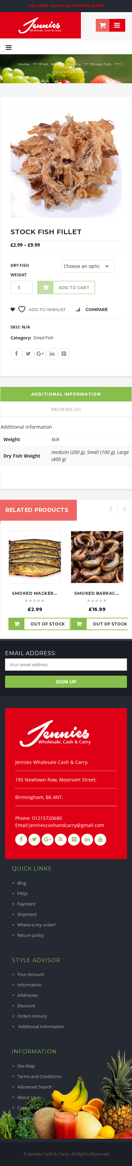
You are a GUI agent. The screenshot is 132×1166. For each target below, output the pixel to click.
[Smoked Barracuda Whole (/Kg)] (97, 557)
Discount (26, 1006)
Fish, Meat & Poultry (60, 64)
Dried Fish (101, 64)
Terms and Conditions (39, 1076)
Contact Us (28, 1108)
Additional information (66, 394)
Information (29, 985)
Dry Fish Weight (19, 270)
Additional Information (40, 1026)
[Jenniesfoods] (40, 25)
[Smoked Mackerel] (35, 557)
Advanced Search (34, 1087)
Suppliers (26, 1118)
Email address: (31, 653)
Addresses (27, 995)
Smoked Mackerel (36, 593)
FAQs (22, 893)
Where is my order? (36, 925)
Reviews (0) (66, 409)
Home (24, 64)
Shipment (27, 914)
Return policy (30, 935)
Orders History (32, 1016)
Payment (26, 904)
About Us (26, 1097)
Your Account (30, 974)
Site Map (26, 1066)
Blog (21, 883)
